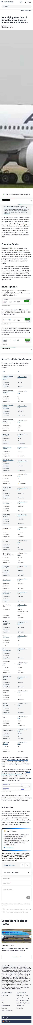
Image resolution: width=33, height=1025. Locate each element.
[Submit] (3, 7)
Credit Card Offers (7, 992)
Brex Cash (5, 541)
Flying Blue (13, 248)
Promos (4, 998)
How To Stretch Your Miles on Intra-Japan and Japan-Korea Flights (15, 950)
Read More (16, 957)
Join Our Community (7, 1010)
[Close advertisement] (31, 200)
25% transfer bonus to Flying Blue (17, 759)
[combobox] (16, 6)
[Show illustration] (9, 848)
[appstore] (16, 1017)
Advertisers (7, 213)
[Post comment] (28, 897)
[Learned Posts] (21, 2)
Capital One (6, 434)
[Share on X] (27, 865)
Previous (2, 936)
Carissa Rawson (7, 26)
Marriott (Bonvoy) (7, 475)
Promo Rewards (19, 250)
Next (31, 936)
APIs (3, 1003)
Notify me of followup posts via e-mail (17, 912)
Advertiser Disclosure (26, 10)
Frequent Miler (21, 224)
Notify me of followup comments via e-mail (18, 909)
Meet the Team (6, 995)
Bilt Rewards (6, 528)
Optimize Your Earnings (23, 998)
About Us (4, 1008)
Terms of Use (20, 1005)
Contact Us (19, 1008)
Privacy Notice (6, 1005)
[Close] (29, 194)
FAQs (3, 1000)
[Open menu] (29, 2)
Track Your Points (21, 992)
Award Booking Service (23, 1003)
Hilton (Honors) (7, 580)
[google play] (16, 1021)
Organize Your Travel (22, 995)
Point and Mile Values (22, 1000)
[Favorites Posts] (26, 2)
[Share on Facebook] (22, 865)
